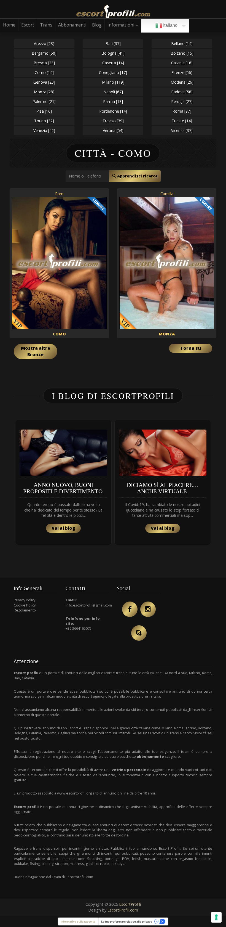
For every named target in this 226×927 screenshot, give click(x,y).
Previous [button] (14, 572)
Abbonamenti (72, 25)
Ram (59, 193)
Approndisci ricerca (137, 176)
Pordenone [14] (113, 111)
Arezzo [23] (44, 43)
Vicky (166, 413)
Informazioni (121, 25)
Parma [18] (113, 101)
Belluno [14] (182, 43)
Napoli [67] (113, 91)
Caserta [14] (113, 62)
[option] (63, 570)
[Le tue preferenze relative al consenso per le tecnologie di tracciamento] (216, 917)
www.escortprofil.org (74, 881)
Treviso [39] (113, 120)
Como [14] (44, 72)
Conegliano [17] (113, 72)
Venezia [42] (44, 130)
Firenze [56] (181, 72)
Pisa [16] (44, 111)
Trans (46, 25)
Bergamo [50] (44, 53)
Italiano (169, 25)
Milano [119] (113, 82)
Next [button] (212, 572)
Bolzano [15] (182, 53)
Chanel (59, 369)
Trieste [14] (182, 120)
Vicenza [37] (182, 130)
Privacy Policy (24, 687)
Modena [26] (182, 82)
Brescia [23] (44, 62)
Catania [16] (182, 62)
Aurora (59, 413)
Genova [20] (44, 82)
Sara (59, 347)
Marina (167, 347)
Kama (59, 391)
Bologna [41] (113, 53)
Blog (97, 25)
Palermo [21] (44, 101)
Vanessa (166, 391)
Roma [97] (182, 111)
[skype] (139, 721)
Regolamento (25, 698)
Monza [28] (44, 91)
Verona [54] (113, 130)
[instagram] (148, 697)
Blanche (167, 369)
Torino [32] (44, 120)
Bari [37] (113, 43)
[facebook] (130, 697)
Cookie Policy (25, 692)
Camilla (166, 193)
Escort (27, 25)
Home (9, 25)
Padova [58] (182, 91)
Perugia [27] (182, 101)
